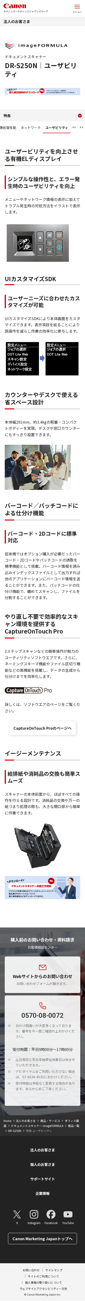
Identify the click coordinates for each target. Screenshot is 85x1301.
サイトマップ (53, 1270)
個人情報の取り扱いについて (43, 1282)
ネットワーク (31, 127)
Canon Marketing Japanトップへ (42, 1238)
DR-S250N (14, 1131)
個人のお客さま (42, 1164)
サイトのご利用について (43, 1276)
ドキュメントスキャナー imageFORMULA (37, 1126)
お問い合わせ (31, 1270)
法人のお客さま (17, 21)
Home (7, 1121)
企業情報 (42, 1193)
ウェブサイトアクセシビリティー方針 (43, 1289)
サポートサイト (42, 1178)
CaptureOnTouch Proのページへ (42, 728)
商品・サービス (50, 1121)
